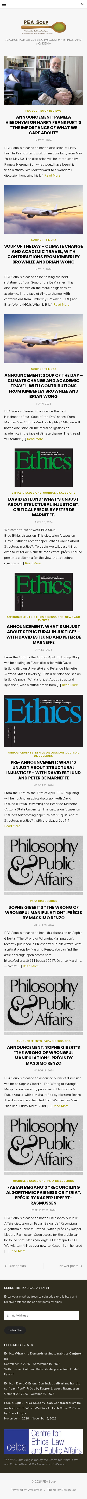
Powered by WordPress (26, 1490)
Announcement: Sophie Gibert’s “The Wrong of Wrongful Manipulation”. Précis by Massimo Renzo (43, 1055)
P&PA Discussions (43, 901)
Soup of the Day (43, 240)
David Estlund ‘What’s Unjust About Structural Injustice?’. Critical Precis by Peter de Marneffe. (43, 507)
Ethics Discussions (26, 492)
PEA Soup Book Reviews (43, 110)
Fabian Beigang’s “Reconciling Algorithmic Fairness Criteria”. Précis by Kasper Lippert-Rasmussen (43, 1195)
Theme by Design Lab (61, 1490)
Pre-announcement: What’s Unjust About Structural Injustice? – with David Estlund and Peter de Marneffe (43, 770)
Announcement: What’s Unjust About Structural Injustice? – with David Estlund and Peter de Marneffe (43, 634)
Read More (52, 175)
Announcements (19, 617)
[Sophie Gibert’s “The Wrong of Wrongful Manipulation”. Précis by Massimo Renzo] (43, 865)
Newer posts (68, 1266)
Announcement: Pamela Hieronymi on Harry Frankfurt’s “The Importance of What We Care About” (43, 125)
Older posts (17, 1266)
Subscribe (15, 1330)
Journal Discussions (59, 492)
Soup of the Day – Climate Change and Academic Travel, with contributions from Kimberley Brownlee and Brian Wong (43, 254)
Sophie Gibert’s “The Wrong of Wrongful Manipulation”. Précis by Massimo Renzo (43, 912)
